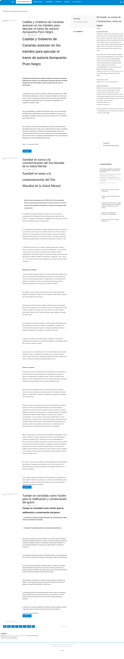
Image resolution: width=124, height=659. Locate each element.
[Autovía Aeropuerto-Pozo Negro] (11, 21)
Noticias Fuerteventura (23, 1)
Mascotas (67, 1)
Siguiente (29, 626)
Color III (62, 650)
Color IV (63, 650)
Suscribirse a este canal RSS (11, 621)
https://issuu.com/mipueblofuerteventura (110, 81)
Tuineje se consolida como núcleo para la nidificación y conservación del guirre (44, 499)
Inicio (13, 1)
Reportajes (58, 1)
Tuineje (29, 505)
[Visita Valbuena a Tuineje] (11, 494)
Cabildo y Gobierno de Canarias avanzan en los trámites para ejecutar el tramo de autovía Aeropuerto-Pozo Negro (43, 27)
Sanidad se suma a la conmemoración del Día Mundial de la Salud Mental (43, 163)
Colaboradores (102, 182)
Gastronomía (48, 1)
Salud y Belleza (77, 1)
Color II (61, 650)
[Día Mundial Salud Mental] (11, 158)
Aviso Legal (51, 644)
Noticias (29, 169)
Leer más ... (27, 151)
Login (120, 2)
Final (33, 626)
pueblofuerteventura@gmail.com (103, 104)
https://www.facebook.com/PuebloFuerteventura (111, 71)
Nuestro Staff (72, 644)
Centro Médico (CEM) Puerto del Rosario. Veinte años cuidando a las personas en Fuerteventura (110, 170)
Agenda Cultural (37, 1)
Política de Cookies (57, 644)
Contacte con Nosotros (65, 644)
